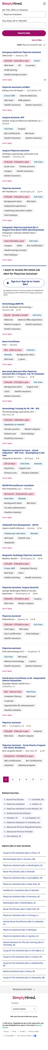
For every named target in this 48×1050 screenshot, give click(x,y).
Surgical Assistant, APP (13, 117)
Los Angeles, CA (32, 818)
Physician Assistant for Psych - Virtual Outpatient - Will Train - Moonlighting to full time (23, 452)
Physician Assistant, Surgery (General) (20, 587)
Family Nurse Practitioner (19, 813)
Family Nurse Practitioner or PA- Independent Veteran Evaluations (23, 679)
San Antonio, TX (14, 836)
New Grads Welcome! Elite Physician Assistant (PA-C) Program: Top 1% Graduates (23, 372)
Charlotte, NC (37, 799)
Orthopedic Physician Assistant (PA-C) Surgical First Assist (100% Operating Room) (23, 228)
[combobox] (24, 14)
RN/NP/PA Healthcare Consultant (18, 485)
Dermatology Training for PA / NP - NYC (20, 408)
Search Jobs (24, 33)
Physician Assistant (11, 188)
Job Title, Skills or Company (15, 10)
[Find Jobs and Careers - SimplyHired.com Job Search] (12, 3)
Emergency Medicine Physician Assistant (21, 52)
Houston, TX (12, 818)
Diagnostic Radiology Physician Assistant (22, 555)
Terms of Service (9, 293)
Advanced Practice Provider (20, 831)
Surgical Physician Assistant (15, 150)
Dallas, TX (36, 804)
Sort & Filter (37, 40)
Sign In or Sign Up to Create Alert (25, 283)
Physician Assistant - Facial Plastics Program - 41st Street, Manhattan (24, 746)
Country (14, 1003)
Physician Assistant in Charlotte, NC (23, 822)
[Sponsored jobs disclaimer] (44, 44)
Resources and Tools (22, 989)
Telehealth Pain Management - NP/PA (20, 525)
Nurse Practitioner (11, 341)
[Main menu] (44, 3)
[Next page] (41, 779)
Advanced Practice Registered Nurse (24, 827)
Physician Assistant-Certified (16, 87)
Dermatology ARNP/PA (12, 304)
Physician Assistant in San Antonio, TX (24, 808)
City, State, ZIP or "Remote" (14, 21)
